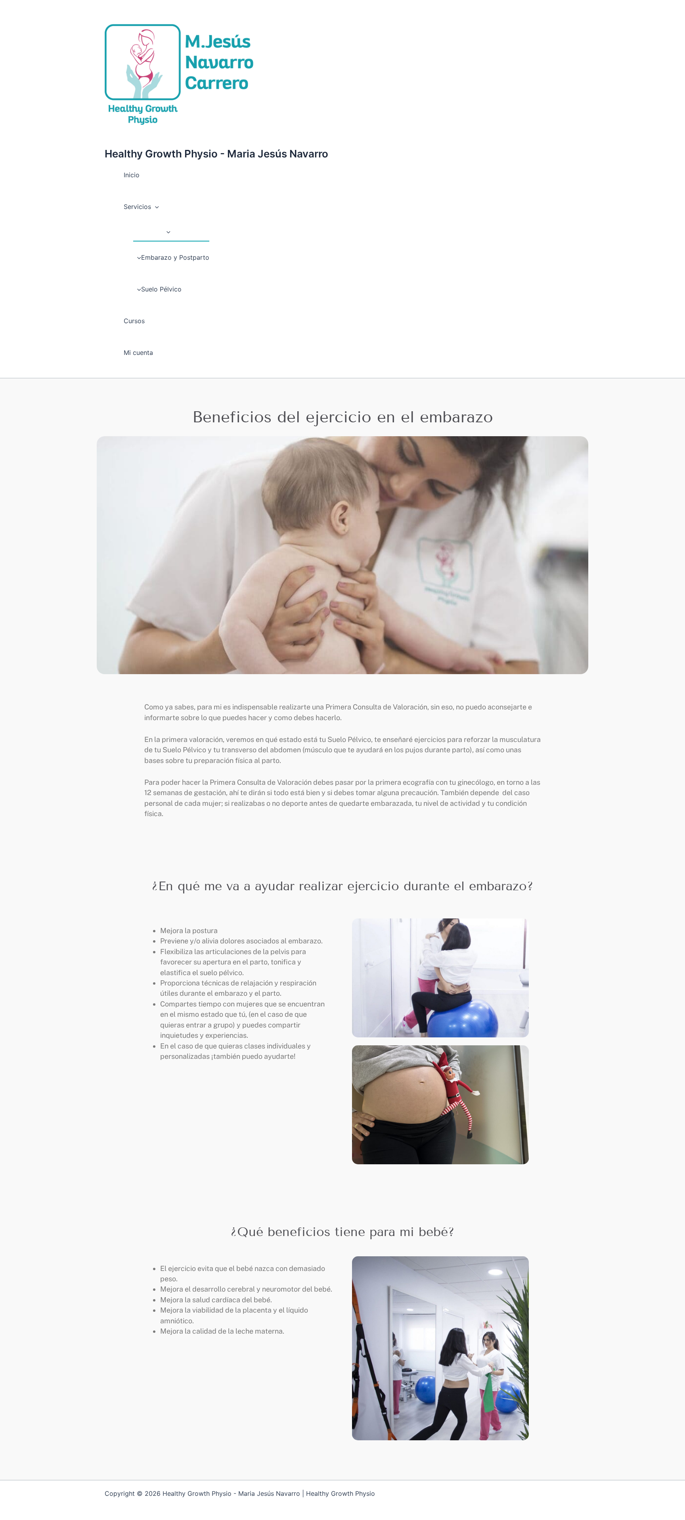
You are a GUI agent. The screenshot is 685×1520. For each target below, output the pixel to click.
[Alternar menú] (166, 231)
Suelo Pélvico (161, 289)
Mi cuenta (138, 353)
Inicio (132, 175)
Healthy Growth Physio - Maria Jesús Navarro (216, 154)
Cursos (134, 321)
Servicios (137, 207)
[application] (155, 206)
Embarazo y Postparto (175, 257)
